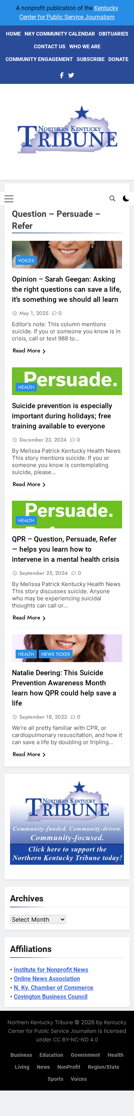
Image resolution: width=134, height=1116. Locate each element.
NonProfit (68, 1067)
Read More (26, 350)
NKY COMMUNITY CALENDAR (60, 34)
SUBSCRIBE (91, 59)
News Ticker (55, 654)
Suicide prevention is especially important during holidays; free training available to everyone (62, 415)
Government (85, 1055)
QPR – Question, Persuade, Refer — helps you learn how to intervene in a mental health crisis (65, 549)
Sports (55, 1079)
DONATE (118, 59)
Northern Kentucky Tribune (40, 1022)
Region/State (103, 1067)
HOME (13, 34)
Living (22, 1067)
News (43, 1067)
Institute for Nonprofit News (51, 969)
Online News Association (47, 978)
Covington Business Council (50, 996)
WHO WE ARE (84, 46)
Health (26, 387)
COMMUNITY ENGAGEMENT (39, 59)
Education (51, 1055)
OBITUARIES (113, 34)
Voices (26, 260)
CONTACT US (50, 46)
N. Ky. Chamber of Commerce (53, 987)
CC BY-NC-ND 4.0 (75, 1039)
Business (21, 1055)
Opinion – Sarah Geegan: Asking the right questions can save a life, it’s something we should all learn (66, 289)
